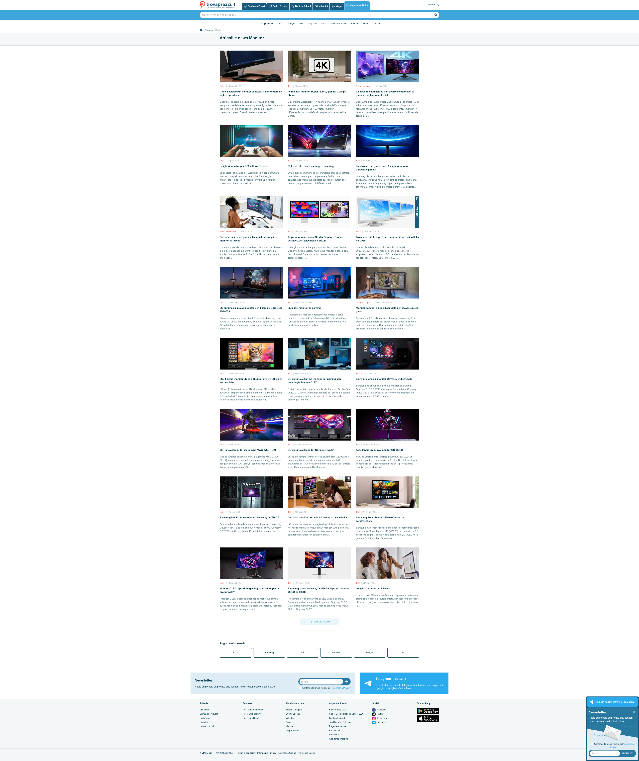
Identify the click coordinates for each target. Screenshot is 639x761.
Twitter (379, 714)
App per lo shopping (338, 739)
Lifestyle (291, 23)
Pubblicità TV (335, 734)
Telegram (381, 722)
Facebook (381, 709)
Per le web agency (252, 714)
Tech (279, 23)
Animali (354, 23)
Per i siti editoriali (251, 718)
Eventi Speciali (293, 714)
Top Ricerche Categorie (340, 722)
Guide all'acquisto (308, 23)
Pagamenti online (337, 726)
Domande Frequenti (209, 714)
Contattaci (205, 722)
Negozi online (292, 730)
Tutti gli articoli (266, 23)
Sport (323, 23)
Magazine (209, 30)
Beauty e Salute (338, 23)
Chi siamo (204, 709)
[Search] (436, 15)
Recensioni (334, 730)
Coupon (376, 23)
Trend (365, 23)
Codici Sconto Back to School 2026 (346, 714)
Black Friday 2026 (338, 709)
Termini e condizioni (246, 753)
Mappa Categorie (294, 709)
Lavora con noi (207, 726)
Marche (289, 726)
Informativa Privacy (341, 688)
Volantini (290, 718)
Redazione (205, 718)
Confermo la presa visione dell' (326, 688)
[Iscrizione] (347, 681)
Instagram (381, 718)
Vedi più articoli (322, 621)
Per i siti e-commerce (253, 709)
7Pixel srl (207, 753)
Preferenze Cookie (306, 753)
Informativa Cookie (287, 753)
